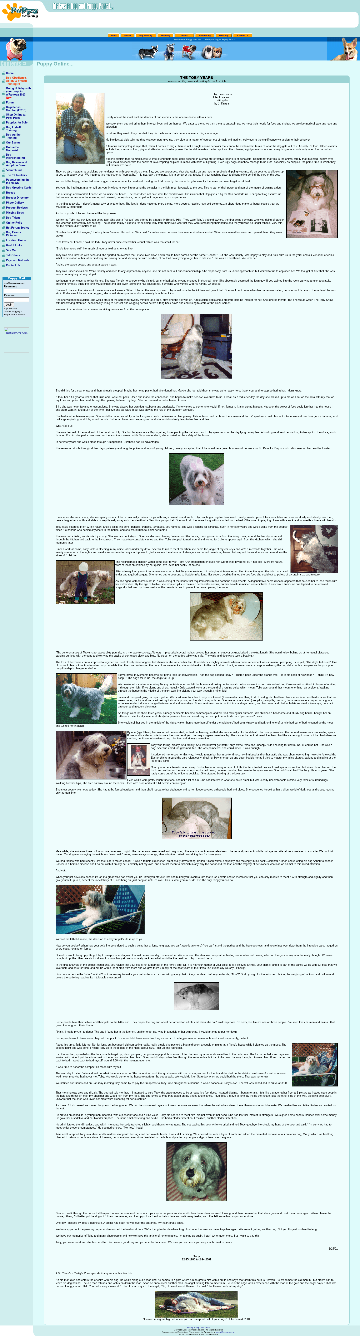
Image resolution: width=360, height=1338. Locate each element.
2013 (22, 94)
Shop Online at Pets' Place (15, 116)
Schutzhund (14, 170)
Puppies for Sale (17, 122)
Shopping (165, 35)
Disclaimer (205, 1327)
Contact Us (242, 35)
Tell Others (13, 255)
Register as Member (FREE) (16, 109)
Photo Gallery (15, 202)
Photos (184, 35)
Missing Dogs (15, 212)
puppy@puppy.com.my (225, 1332)
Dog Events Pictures (13, 234)
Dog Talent (13, 217)
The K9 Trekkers (16, 175)
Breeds (10, 192)
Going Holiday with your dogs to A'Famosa (18, 91)
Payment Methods (17, 260)
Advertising (205, 35)
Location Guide (16, 240)
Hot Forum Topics (17, 227)
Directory (224, 35)
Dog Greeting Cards (18, 187)
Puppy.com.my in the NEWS (17, 181)
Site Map (11, 250)
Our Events (13, 142)
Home (114, 35)
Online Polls (14, 222)
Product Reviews (17, 207)
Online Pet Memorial (13, 149)
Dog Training (145, 35)
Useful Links (14, 245)
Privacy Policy (193, 1327)
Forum (127, 35)
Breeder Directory (17, 197)
